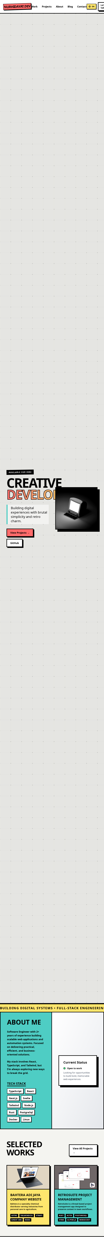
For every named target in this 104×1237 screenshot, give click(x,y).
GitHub (14, 543)
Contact (82, 6)
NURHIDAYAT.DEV (17, 6)
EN (93, 6)
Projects (47, 6)
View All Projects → (83, 1150)
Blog (70, 6)
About (59, 6)
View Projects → (20, 532)
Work (34, 6)
